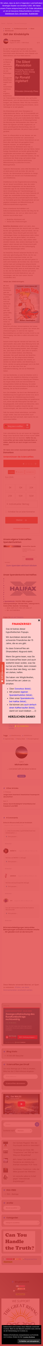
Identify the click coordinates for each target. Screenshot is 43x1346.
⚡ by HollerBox (21, 726)
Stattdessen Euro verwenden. (16, 14)
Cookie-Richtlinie (29, 1337)
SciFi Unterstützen (2, 671)
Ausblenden (33, 14)
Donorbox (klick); (22, 688)
